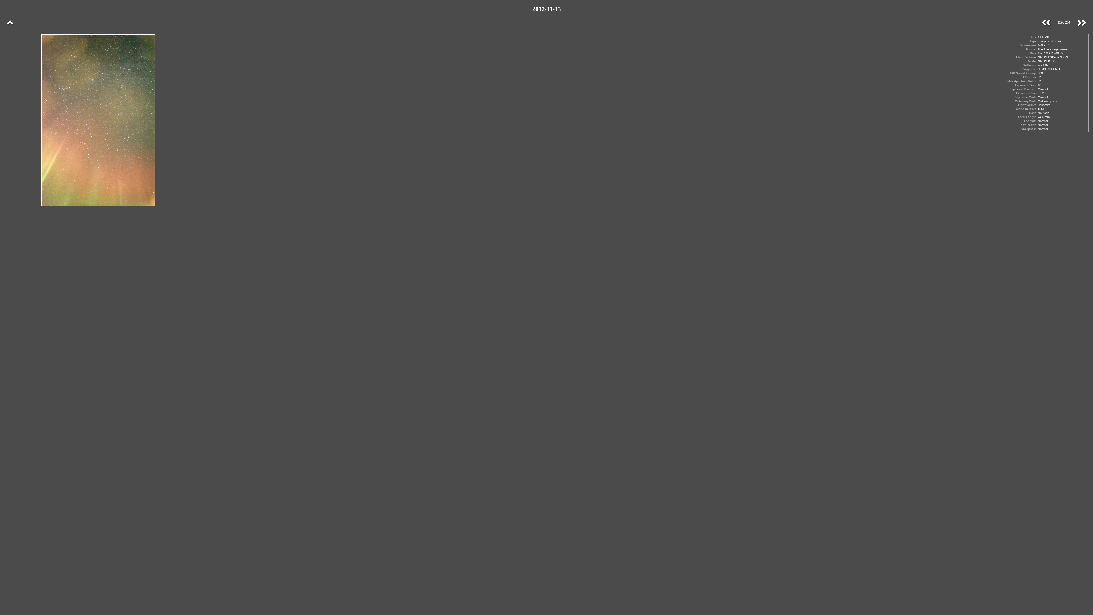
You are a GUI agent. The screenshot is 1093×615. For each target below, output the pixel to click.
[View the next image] (1081, 23)
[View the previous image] (1046, 23)
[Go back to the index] (10, 23)
